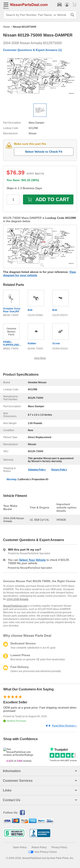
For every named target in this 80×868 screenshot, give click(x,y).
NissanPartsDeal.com (15, 605)
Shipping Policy (37, 469)
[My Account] (66, 4)
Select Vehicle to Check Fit (43, 151)
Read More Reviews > (64, 725)
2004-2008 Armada (17, 599)
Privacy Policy (59, 847)
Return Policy (59, 469)
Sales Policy (20, 847)
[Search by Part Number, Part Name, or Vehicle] (72, 14)
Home (6, 26)
